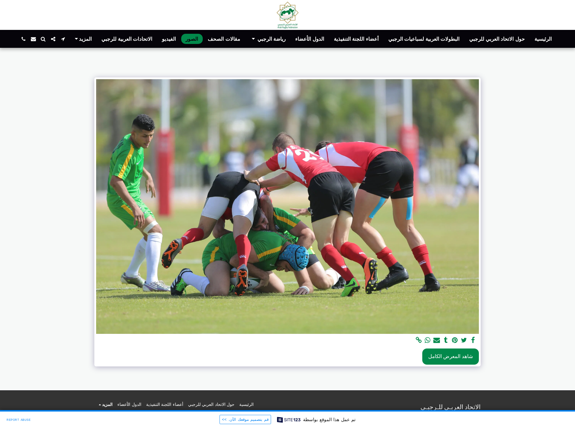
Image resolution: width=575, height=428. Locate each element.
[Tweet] (464, 340)
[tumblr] (446, 340)
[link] (418, 340)
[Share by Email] (436, 340)
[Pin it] (455, 340)
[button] (267, 39)
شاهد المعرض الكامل (450, 356)
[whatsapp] (427, 340)
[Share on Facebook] (473, 340)
